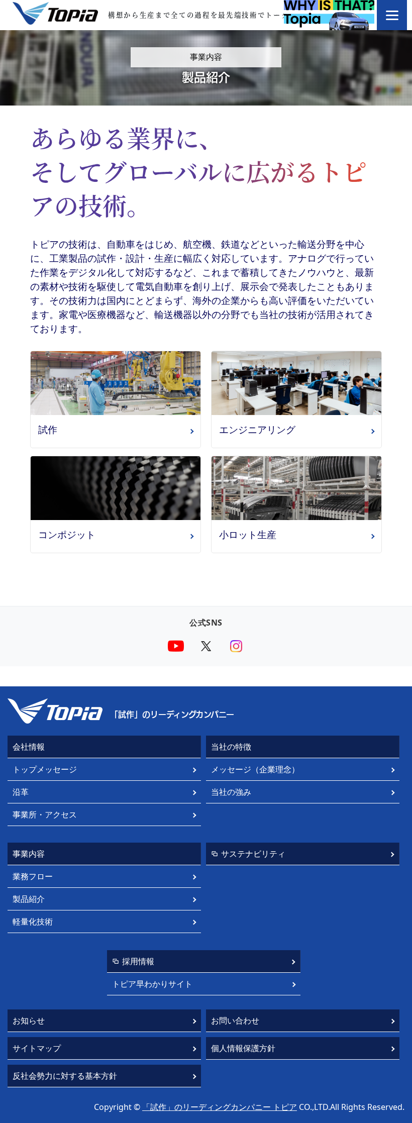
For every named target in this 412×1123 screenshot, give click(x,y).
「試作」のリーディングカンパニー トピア (219, 1106)
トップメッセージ (45, 769)
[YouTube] (176, 646)
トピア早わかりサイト (152, 983)
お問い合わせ (235, 1020)
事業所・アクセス (45, 814)
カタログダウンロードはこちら (206, 592)
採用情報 (138, 961)
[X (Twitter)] (206, 646)
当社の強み (231, 791)
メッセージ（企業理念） (255, 769)
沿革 (21, 791)
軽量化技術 (33, 921)
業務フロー (33, 876)
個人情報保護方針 (243, 1048)
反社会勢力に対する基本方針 (65, 1075)
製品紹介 (29, 898)
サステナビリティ (253, 853)
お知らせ (29, 1020)
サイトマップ (37, 1048)
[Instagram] (236, 646)
